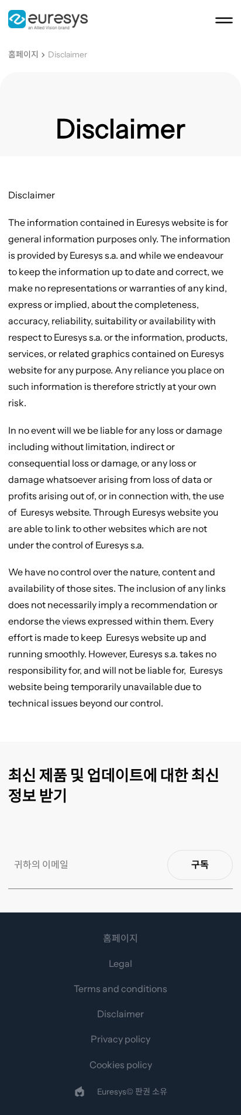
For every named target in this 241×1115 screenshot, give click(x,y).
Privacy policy (120, 1039)
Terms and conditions (120, 988)
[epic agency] (79, 1091)
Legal (120, 963)
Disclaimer (67, 55)
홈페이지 (23, 55)
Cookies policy (120, 1065)
